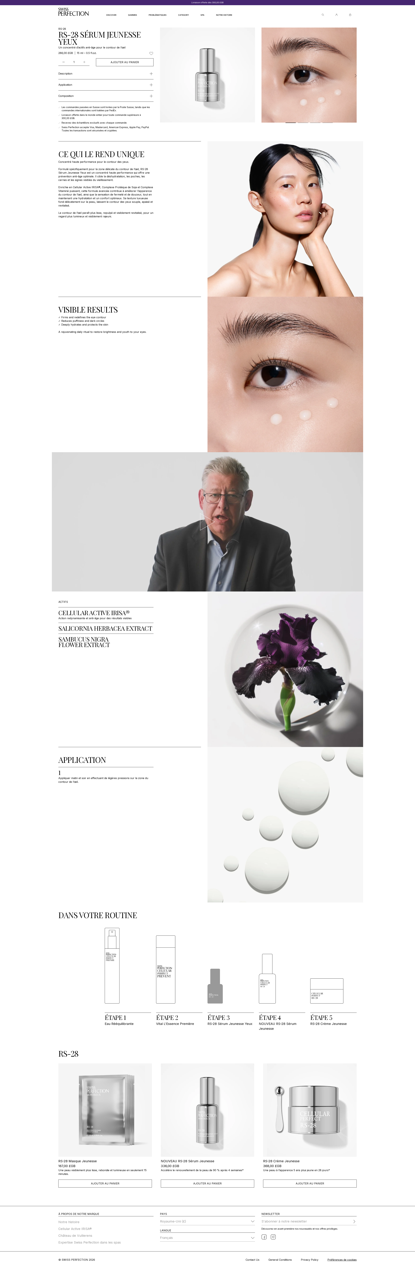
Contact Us (252, 1259)
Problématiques (157, 15)
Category (183, 15)
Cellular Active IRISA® (75, 1229)
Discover (111, 15)
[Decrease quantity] (63, 62)
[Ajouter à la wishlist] (151, 53)
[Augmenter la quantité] (84, 62)
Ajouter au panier (125, 62)
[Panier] (350, 14)
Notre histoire (224, 15)
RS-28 (62, 29)
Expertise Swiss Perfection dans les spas (89, 1242)
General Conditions (280, 1259)
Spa (202, 15)
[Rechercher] (322, 14)
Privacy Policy (309, 1259)
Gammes (132, 15)
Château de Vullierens (75, 1236)
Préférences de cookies (342, 1259)
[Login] (336, 14)
